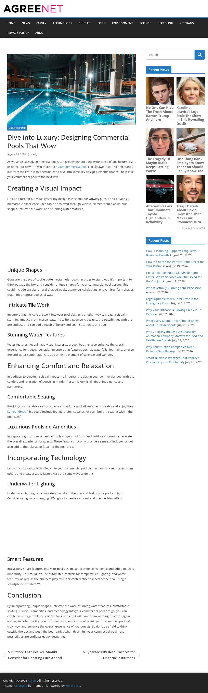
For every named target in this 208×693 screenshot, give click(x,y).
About (40, 33)
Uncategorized (17, 127)
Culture (85, 23)
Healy (34, 154)
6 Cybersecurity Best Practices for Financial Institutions (109, 655)
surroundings (16, 411)
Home (10, 23)
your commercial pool (72, 167)
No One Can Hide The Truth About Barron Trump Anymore (159, 113)
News (26, 23)
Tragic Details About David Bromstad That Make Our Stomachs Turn (189, 214)
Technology (62, 23)
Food (102, 23)
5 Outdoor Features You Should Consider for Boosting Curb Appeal (35, 655)
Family (41, 23)
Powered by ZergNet (193, 228)
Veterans (187, 23)
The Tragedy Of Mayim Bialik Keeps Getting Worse (158, 165)
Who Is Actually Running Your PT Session (174, 288)
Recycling (165, 23)
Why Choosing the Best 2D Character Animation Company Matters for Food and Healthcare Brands (174, 336)
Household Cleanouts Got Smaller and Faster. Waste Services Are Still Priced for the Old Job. (174, 277)
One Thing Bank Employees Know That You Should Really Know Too (190, 165)
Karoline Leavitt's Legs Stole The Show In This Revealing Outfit (190, 115)
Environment (122, 23)
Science (145, 23)
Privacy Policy (17, 33)
